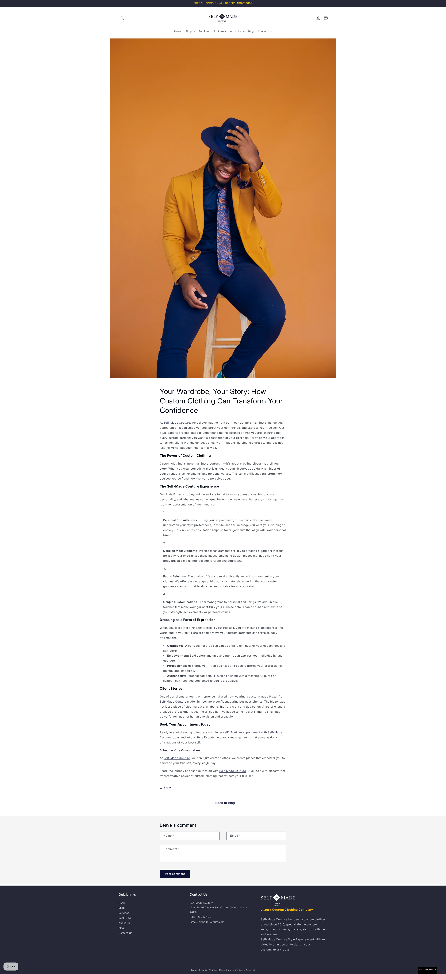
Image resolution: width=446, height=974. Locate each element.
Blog (121, 927)
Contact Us (125, 932)
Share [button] (167, 787)
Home (121, 902)
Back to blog (225, 803)
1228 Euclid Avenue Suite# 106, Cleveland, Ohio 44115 (219, 909)
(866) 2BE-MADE (200, 916)
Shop (121, 907)
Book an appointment (245, 732)
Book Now (124, 917)
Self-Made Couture (177, 422)
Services (123, 912)
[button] (122, 18)
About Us (124, 922)
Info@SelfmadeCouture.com (207, 921)
